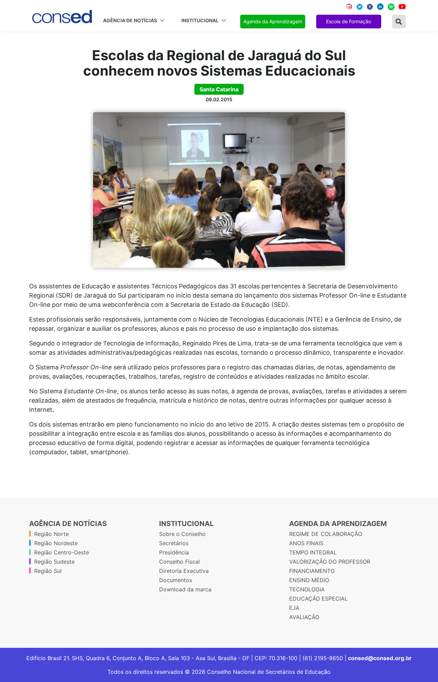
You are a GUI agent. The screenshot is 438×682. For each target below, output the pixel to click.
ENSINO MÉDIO (309, 580)
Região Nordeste (56, 543)
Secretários (174, 543)
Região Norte (51, 533)
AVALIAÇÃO (304, 617)
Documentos (175, 580)
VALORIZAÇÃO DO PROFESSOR (329, 561)
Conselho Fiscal (179, 561)
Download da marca (185, 589)
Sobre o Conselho (182, 533)
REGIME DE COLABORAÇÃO (325, 533)
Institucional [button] (200, 20)
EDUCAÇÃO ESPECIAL (318, 598)
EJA (294, 607)
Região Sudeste (54, 561)
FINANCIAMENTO (312, 570)
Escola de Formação (348, 21)
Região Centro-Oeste (61, 552)
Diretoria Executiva (184, 570)
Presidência (174, 552)
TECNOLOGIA (307, 589)
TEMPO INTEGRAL (313, 552)
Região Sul (48, 570)
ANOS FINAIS (306, 543)
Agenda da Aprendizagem (272, 21)
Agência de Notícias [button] (130, 20)
